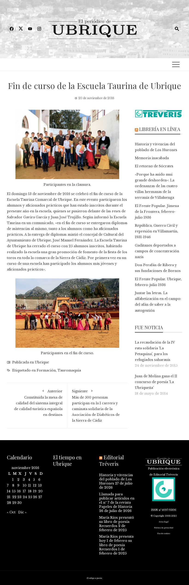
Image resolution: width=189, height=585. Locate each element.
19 (34, 491)
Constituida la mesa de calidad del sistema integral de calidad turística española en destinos (38, 403)
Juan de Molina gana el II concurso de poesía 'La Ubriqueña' (156, 382)
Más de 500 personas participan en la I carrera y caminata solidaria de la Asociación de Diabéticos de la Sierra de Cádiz (96, 406)
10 (25, 485)
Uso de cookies (163, 534)
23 (19, 497)
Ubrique (42, 362)
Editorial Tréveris (111, 460)
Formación (46, 370)
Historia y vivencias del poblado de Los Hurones (116, 479)
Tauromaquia (69, 370)
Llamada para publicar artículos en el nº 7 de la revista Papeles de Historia (116, 500)
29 (14, 503)
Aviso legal (163, 522)
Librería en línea (159, 129)
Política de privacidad (163, 528)
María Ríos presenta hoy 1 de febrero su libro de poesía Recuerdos (116, 542)
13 (40, 485)
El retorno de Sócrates (154, 166)
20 (40, 491)
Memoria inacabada (152, 158)
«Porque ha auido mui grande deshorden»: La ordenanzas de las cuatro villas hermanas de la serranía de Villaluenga (156, 186)
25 (30, 497)
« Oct (11, 512)
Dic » (22, 512)
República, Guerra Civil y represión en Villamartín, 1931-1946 (156, 231)
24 (25, 497)
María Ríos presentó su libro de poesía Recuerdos (116, 521)
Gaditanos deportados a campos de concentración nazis (157, 251)
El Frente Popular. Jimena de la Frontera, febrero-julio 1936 (157, 211)
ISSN (154, 510)
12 (34, 485)
